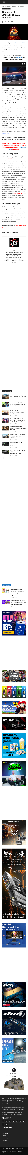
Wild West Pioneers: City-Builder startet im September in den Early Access (18, 396)
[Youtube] (6, 1124)
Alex (6, 21)
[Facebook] (6, 1121)
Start (3, 6)
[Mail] (13, 1121)
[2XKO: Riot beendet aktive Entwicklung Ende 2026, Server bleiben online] (5, 404)
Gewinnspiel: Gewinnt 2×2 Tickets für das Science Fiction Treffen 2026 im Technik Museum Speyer (18, 602)
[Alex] (3, 22)
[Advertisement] (14, 327)
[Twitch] (24, 1121)
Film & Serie (4, 413)
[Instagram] (10, 1121)
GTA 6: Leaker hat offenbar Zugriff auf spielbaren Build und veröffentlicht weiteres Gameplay (18, 420)
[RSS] (17, 1121)
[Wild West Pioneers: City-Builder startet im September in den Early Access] (5, 396)
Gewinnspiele (6, 585)
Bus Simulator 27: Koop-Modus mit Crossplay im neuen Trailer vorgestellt (17, 436)
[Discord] (3, 1121)
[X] (3, 1124)
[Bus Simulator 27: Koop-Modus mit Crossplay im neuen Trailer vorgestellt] (5, 436)
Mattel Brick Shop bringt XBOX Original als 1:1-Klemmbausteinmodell (17, 452)
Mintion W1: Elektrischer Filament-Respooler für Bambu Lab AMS (17, 444)
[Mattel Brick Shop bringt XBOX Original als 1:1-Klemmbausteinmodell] (5, 452)
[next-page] (5, 458)
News (9, 8)
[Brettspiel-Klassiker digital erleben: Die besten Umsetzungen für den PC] (5, 428)
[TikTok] (20, 1121)
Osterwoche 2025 (20, 43)
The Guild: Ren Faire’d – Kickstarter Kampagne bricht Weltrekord (17, 412)
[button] (3, 1152)
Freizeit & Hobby (4, 453)
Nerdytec (19, 57)
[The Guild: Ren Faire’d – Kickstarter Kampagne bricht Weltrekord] (5, 412)
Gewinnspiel (7, 6)
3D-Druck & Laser (4, 445)
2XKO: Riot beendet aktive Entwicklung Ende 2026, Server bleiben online (17, 404)
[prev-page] (3, 458)
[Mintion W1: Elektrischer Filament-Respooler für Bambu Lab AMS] (5, 444)
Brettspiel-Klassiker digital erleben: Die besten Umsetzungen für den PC (18, 428)
